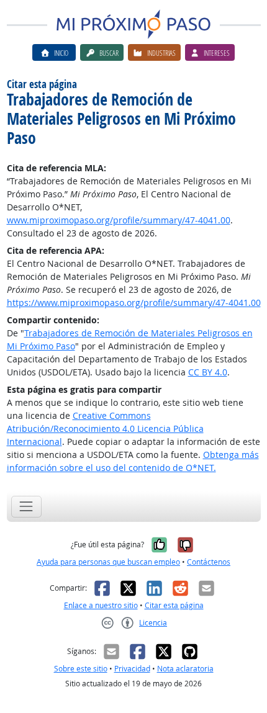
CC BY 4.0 (207, 372)
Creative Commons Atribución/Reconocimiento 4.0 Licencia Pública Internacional (105, 428)
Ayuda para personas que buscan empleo (108, 562)
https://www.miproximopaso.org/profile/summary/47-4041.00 (134, 302)
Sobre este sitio (80, 668)
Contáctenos (208, 562)
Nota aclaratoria (185, 668)
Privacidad (132, 668)
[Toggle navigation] (26, 507)
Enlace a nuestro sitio (101, 605)
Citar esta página (174, 605)
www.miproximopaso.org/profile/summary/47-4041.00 (118, 220)
